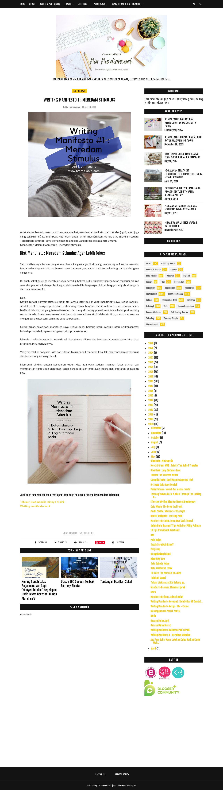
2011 (150, 414)
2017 (151, 385)
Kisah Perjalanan (175, 294)
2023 (151, 357)
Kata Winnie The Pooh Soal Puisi (166, 506)
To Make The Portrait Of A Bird (166, 573)
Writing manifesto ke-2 (35, 506)
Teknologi (150, 318)
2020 (151, 371)
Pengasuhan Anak (169, 300)
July (153, 447)
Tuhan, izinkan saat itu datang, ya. (168, 582)
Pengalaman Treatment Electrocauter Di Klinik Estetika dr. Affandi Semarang (183, 174)
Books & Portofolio (50, 4)
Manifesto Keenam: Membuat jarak (168, 587)
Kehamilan (150, 288)
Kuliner (149, 300)
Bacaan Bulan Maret (161, 625)
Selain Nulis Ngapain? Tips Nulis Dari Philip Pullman (176, 525)
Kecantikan (179, 282)
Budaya (174, 269)
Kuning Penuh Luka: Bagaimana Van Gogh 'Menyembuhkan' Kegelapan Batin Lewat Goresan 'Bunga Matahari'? (39, 590)
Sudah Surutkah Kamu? (162, 544)
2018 (151, 381)
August (155, 442)
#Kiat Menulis (70, 533)
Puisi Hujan (156, 539)
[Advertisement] (173, 732)
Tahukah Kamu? (158, 577)
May (153, 456)
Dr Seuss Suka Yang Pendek (164, 484)
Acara (148, 263)
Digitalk (186, 275)
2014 (151, 400)
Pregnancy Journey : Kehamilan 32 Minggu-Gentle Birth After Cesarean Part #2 (182, 192)
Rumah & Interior (153, 312)
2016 (151, 390)
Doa (152, 535)
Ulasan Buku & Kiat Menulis (126, 4)
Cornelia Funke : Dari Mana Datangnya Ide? (172, 479)
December (156, 428)
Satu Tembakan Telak (161, 568)
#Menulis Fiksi (87, 533)
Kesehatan (189, 288)
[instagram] (194, 4)
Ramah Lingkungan (186, 306)
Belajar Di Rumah (153, 269)
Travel (67, 4)
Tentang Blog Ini (171, 318)
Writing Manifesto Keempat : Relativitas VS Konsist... (176, 601)
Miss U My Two (158, 558)
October (155, 437)
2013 (151, 404)
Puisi (166, 306)
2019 (151, 376)
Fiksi (163, 282)
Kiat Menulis (79, 90)
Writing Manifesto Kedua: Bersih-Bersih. (170, 630)
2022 (151, 362)
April (153, 648)
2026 (151, 343)
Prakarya (191, 300)
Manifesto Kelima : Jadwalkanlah (167, 596)
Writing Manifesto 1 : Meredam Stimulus (170, 634)
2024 (151, 352)
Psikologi (150, 306)
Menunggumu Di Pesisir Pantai (165, 611)
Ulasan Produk (152, 324)
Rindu (153, 615)
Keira (153, 592)
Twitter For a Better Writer (164, 475)
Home (22, 4)
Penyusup (155, 549)
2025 (151, 348)
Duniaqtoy (131, 785)
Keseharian (170, 288)
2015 (151, 395)
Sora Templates (105, 785)
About (32, 4)
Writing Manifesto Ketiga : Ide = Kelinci (170, 606)
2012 (151, 409)
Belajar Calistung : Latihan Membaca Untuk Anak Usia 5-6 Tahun (180, 123)
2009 (151, 424)
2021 (151, 366)
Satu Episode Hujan (160, 563)
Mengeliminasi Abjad (161, 553)
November (156, 432)
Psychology (99, 4)
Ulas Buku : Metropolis (162, 460)
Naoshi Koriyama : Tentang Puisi (166, 516)
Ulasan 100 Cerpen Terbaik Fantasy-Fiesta (77, 584)
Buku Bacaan (151, 275)
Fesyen (149, 282)
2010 (151, 419)
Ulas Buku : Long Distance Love (165, 470)
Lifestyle (82, 4)
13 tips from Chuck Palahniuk (165, 530)
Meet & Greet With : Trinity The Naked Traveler (174, 465)
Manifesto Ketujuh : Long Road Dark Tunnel (172, 520)
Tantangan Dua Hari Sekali (116, 581)
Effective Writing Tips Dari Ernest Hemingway (173, 501)
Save (101, 542)
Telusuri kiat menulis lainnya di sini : (43, 501)
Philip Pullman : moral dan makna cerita (170, 489)
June (153, 451)
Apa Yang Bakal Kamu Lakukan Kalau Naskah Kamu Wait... (175, 641)
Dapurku (170, 275)
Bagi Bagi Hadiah (168, 263)
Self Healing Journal (179, 312)
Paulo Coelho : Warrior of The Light (168, 511)
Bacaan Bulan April (160, 620)
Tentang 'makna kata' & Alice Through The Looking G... (176, 496)
